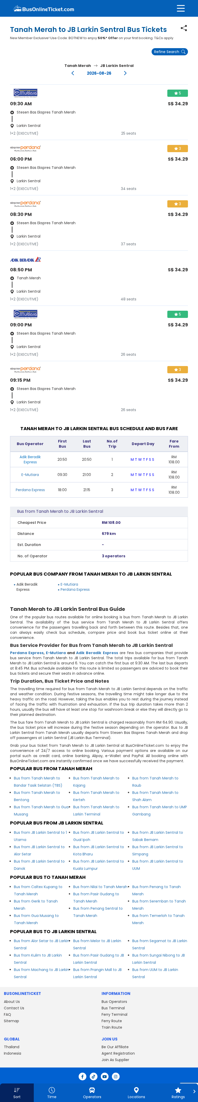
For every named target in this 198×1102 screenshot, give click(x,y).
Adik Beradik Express (97, 652)
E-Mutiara (30, 474)
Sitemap (11, 1020)
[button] (17, 1092)
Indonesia (12, 1053)
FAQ (7, 1014)
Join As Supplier (115, 1059)
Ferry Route (112, 1020)
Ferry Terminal (114, 1014)
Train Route (112, 1027)
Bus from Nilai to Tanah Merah (100, 886)
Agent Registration (118, 1053)
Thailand (11, 1046)
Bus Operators (114, 1001)
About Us (12, 1001)
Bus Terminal (113, 1008)
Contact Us (14, 1008)
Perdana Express (30, 489)
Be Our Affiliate (115, 1046)
